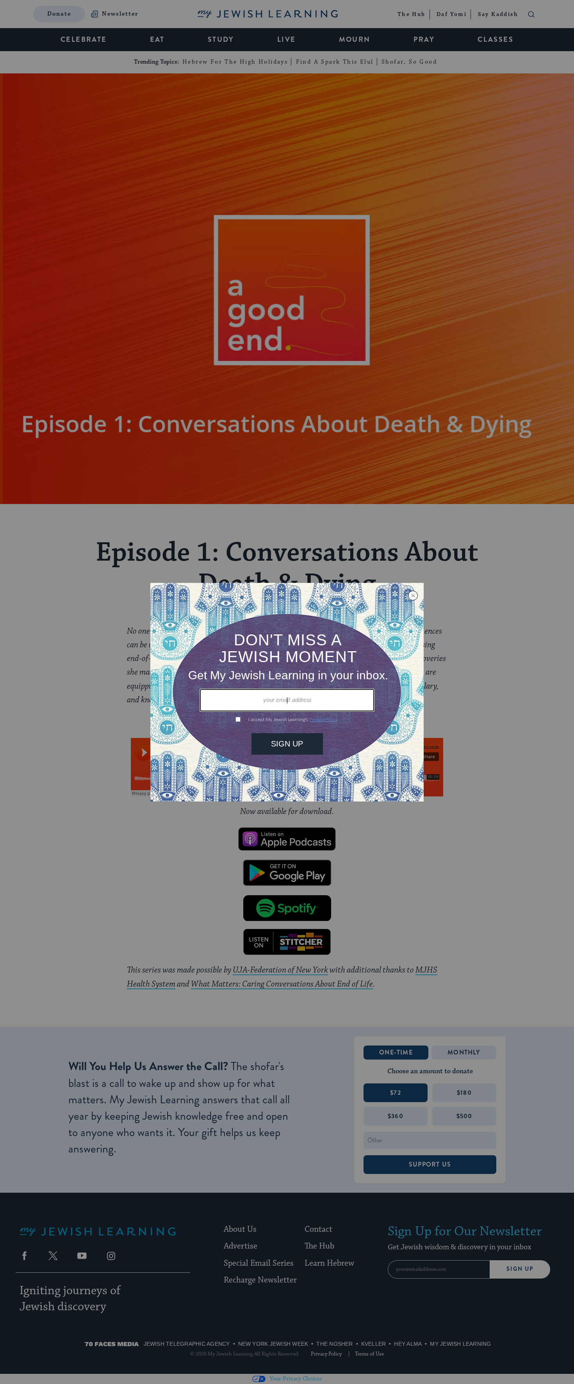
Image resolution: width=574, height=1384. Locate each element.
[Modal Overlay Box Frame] (287, 692)
